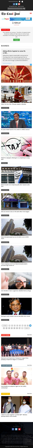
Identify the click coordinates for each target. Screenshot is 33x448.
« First (4, 325)
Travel (16, 40)
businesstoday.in (7, 63)
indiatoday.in (4, 163)
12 (6, 328)
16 (17, 328)
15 (14, 328)
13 (9, 328)
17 (19, 328)
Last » (26, 328)
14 (11, 328)
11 (4, 328)
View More (29, 334)
